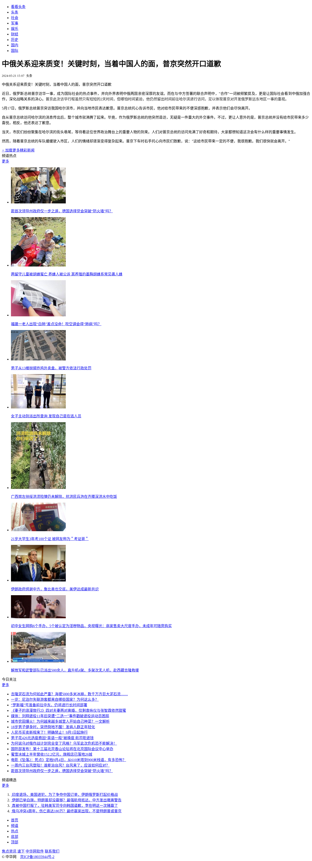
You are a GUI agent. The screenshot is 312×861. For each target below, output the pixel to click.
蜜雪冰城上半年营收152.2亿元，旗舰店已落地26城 (51, 754)
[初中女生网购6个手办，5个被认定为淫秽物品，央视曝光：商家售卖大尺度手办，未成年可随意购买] (38, 617)
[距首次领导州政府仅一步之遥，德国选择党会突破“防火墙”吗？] (38, 202)
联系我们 (52, 851)
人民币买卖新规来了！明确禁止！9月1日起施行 (49, 732)
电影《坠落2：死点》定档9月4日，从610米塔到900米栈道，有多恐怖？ (68, 760)
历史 (14, 40)
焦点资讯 (9, 851)
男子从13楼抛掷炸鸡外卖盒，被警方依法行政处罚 (51, 368)
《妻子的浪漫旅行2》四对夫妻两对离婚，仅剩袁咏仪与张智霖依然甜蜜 (68, 710)
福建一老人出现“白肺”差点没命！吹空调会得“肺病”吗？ (56, 324)
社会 (14, 18)
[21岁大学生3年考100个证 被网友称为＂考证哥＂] (38, 530)
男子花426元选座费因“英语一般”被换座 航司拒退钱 (52, 738)
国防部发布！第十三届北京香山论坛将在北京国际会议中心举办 (62, 749)
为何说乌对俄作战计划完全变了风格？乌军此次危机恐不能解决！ (64, 743)
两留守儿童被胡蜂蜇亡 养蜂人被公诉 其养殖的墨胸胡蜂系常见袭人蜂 (66, 274)
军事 (14, 23)
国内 (14, 45)
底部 (14, 837)
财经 (14, 34)
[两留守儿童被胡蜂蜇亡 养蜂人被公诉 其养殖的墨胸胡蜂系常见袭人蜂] (38, 265)
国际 (14, 51)
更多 (5, 161)
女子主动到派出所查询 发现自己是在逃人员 (46, 416)
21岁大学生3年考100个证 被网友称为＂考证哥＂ (50, 539)
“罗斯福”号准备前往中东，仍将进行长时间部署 (49, 705)
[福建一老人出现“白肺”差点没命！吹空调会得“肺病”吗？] (38, 315)
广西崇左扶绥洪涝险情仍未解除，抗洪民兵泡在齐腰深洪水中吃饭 (64, 496)
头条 (14, 12)
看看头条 (18, 7)
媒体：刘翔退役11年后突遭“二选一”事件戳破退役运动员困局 (60, 716)
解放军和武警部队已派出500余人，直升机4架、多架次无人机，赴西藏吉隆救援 (75, 670)
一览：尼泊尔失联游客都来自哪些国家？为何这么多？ (55, 699)
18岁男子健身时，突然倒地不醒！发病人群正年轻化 (53, 727)
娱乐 (14, 29)
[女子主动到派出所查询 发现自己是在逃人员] (38, 407)
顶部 (14, 842)
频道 (14, 826)
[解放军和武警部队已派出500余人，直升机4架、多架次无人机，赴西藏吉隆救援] (38, 661)
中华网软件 (35, 851)
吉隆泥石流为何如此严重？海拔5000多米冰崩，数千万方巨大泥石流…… (69, 694)
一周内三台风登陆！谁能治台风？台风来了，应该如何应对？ (60, 765)
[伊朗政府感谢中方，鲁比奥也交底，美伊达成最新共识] (38, 580)
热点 (14, 831)
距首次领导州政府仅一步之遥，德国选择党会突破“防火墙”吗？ (62, 211)
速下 (21, 851)
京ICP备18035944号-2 (37, 857)
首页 (14, 820)
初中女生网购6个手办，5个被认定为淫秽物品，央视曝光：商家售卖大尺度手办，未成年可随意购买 (91, 626)
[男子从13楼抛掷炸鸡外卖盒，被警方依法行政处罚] (38, 359)
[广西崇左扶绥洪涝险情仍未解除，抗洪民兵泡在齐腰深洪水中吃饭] (38, 488)
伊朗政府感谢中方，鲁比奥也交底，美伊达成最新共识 (55, 589)
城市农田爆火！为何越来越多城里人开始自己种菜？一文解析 (60, 721)
